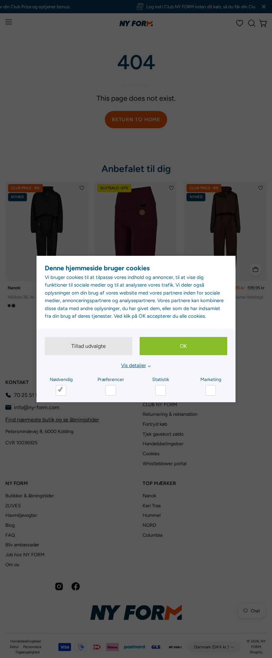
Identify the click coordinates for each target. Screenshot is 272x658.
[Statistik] (160, 390)
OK (183, 346)
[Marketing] (210, 390)
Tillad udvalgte (88, 346)
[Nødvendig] (61, 390)
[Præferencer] (110, 390)
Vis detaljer (133, 365)
